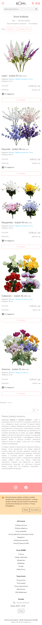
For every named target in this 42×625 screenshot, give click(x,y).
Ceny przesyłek (21, 531)
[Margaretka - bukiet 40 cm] (21, 199)
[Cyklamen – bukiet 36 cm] (21, 272)
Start (13, 20)
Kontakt (21, 599)
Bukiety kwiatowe (22, 79)
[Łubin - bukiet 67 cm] (21, 52)
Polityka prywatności (21, 540)
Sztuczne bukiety (24, 20)
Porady (21, 566)
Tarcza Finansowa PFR (21, 543)
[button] (8, 3)
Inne (31, 79)
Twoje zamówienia (21, 586)
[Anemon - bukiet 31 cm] (21, 346)
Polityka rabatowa (21, 528)
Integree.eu (27, 622)
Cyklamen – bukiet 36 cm (16, 296)
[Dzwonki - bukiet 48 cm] (21, 126)
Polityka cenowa (21, 525)
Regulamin (21, 537)
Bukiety (11, 79)
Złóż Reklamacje (21, 592)
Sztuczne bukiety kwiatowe (16, 23)
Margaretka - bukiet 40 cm (17, 222)
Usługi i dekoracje (21, 557)
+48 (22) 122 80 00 (22, 603)
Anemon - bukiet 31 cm (15, 369)
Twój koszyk (21, 583)
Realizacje (21, 563)
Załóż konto (21, 589)
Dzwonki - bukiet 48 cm (15, 149)
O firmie (21, 554)
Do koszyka (21, 100)
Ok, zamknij (35, 510)
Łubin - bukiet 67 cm (14, 76)
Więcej (25, 510)
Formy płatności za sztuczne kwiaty (21, 534)
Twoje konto (21, 580)
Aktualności (21, 560)
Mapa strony (21, 569)
